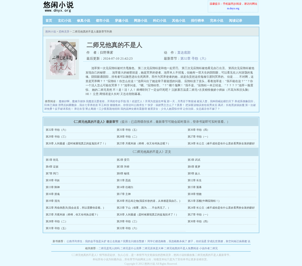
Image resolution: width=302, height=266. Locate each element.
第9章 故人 (194, 173)
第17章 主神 (124, 194)
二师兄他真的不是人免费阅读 (181, 248)
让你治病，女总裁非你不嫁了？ (201, 108)
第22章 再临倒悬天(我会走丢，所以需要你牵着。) (75, 207)
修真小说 (83, 20)
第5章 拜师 (123, 166)
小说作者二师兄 (208, 248)
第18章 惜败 (195, 194)
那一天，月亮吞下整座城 (181, 101)
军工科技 (104, 105)
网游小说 (140, 20)
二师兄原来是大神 (152, 248)
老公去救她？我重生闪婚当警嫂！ (127, 241)
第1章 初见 (52, 159)
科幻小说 (159, 20)
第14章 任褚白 (125, 187)
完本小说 (216, 20)
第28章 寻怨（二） (128, 136)
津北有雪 (79, 108)
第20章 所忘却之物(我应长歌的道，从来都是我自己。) (148, 200)
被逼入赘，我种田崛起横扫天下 (215, 101)
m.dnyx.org (233, 8)
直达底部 (184, 52)
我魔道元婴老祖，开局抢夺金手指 (106, 101)
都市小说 (102, 20)
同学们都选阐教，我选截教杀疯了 (167, 241)
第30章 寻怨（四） (199, 129)
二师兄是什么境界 (130, 248)
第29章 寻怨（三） (57, 136)
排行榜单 (197, 20)
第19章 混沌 (53, 200)
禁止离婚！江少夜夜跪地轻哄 (102, 108)
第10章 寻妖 (53, 180)
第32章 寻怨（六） (194, 58)
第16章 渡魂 (53, 194)
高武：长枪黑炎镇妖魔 (231, 105)
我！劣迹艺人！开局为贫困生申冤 (146, 101)
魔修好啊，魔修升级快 (72, 101)
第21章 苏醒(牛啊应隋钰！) (203, 200)
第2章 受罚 (123, 159)
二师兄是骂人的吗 (109, 248)
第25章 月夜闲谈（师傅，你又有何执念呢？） (143, 143)
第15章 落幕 (195, 187)
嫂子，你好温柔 (197, 241)
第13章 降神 (53, 187)
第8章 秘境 (123, 173)
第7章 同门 (52, 173)
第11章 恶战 (124, 180)
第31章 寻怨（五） (128, 129)
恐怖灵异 (64, 31)
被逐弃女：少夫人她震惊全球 (165, 108)
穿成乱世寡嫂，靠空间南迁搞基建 (227, 241)
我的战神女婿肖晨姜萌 (133, 108)
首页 (49, 20)
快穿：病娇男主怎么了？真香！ (166, 105)
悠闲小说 (70, 6)
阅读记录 (235, 20)
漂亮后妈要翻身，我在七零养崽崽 (78, 105)
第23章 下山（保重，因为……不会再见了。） (143, 207)
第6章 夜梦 (194, 166)
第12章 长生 (195, 180)
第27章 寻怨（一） (199, 136)
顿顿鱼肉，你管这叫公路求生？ (128, 105)
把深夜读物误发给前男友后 (201, 105)
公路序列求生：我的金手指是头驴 (86, 241)
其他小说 (178, 20)
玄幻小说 (64, 20)
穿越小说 (121, 20)
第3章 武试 (194, 159)
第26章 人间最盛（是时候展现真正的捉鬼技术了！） (76, 143)
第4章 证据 (52, 166)
